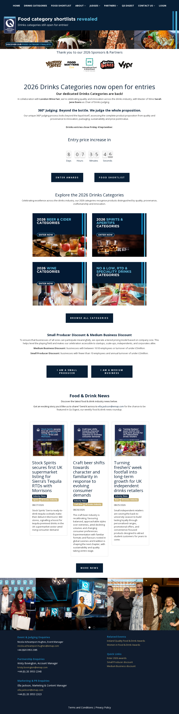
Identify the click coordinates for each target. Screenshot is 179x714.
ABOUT (79, 5)
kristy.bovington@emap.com (32, 667)
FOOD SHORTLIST (61, 5)
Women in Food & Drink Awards (123, 644)
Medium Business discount (121, 666)
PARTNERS (110, 5)
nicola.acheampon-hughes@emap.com (38, 645)
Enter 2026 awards (117, 658)
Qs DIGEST (128, 5)
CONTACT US (145, 5)
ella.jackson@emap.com (111, 406)
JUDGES (94, 5)
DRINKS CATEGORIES (35, 5)
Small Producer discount (120, 662)
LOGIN (162, 5)
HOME (16, 5)
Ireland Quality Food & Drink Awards (126, 640)
